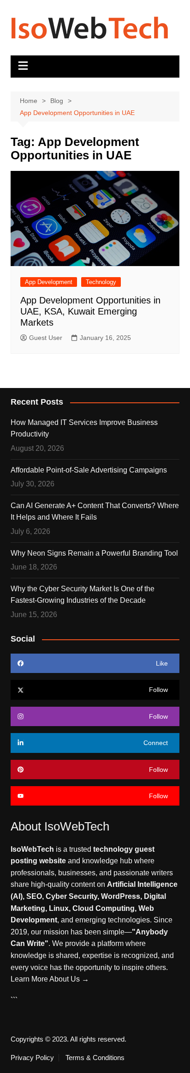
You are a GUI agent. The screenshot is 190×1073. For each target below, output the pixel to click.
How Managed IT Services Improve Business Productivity (84, 428)
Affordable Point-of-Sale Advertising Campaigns (89, 470)
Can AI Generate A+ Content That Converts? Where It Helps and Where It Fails (95, 511)
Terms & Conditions (95, 1057)
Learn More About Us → (50, 979)
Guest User (45, 337)
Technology (101, 282)
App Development (48, 282)
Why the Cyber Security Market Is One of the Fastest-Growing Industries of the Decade (82, 595)
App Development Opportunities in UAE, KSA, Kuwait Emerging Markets (90, 311)
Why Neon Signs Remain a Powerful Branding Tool (94, 553)
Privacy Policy (32, 1057)
